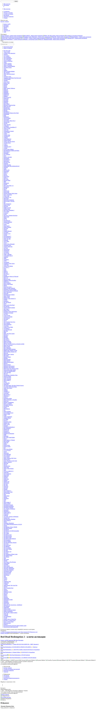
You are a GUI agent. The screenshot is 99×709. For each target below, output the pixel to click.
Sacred (5, 451)
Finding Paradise (7, 227)
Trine (4, 576)
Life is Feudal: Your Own (9, 322)
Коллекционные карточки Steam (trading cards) (14, 625)
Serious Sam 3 (6, 459)
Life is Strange (6, 323)
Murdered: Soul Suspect (8, 366)
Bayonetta (5, 100)
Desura (5, 174)
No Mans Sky (6, 383)
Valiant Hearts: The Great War (10, 585)
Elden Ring (6, 198)
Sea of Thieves (6, 455)
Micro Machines (7, 347)
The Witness (6, 556)
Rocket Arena (6, 445)
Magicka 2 (5, 335)
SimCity (5, 464)
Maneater (5, 336)
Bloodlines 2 (6, 111)
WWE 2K (5, 614)
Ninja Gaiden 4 (7, 380)
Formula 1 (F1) (6, 233)
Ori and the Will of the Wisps (10, 386)
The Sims (5, 550)
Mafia (4, 332)
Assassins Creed (7, 76)
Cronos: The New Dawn (9, 141)
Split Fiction (6, 482)
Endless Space (6, 209)
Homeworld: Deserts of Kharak (10, 290)
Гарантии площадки (8, 16)
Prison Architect (7, 411)
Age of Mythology (7, 58)
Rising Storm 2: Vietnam (9, 440)
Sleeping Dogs (6, 466)
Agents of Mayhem (7, 61)
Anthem (5, 70)
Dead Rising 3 (6, 159)
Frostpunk (5, 240)
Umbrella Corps (7, 581)
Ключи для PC (7, 24)
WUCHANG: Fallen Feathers (10, 612)
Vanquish (5, 590)
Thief (4, 558)
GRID (4, 258)
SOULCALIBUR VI (8, 471)
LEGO (5, 320)
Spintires (5, 480)
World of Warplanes (8, 611)
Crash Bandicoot (7, 139)
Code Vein (5, 129)
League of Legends (7, 316)
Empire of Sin (6, 205)
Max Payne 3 (6, 340)
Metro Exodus (6, 346)
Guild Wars (6, 264)
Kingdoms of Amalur (8, 312)
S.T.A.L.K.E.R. (7, 450)
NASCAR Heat (7, 372)
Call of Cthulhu (7, 118)
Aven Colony (6, 81)
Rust (4, 447)
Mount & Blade (7, 364)
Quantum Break (7, 418)
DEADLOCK (6, 162)
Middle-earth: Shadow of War (10, 350)
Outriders (5, 390)
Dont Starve (6, 187)
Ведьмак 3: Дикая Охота (9, 620)
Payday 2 (5, 397)
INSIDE (5, 299)
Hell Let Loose (6, 279)
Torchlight (5, 564)
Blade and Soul (7, 106)
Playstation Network (8, 405)
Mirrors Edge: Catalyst (8, 354)
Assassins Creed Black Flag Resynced (12, 78)
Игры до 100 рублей (8, 621)
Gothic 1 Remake (7, 254)
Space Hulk (6, 475)
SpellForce (5, 476)
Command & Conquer (8, 131)
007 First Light (6, 50)
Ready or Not (6, 424)
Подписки (6, 25)
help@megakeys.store (16, 632)
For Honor (5, 232)
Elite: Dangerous (7, 203)
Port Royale (6, 406)
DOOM (5, 188)
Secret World (6, 457)
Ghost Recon (6, 249)
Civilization (6, 126)
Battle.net (5, 89)
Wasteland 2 (6, 602)
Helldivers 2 (6, 281)
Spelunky (5, 477)
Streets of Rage (6, 503)
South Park (6, 472)
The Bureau (6, 529)
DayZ (4, 155)
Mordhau (5, 358)
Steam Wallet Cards (7, 492)
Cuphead (5, 145)
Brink (4, 115)
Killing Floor (6, 310)
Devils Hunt (6, 176)
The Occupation (7, 547)
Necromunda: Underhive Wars (10, 375)
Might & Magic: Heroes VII (9, 351)
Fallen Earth (6, 216)
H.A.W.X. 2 (6, 267)
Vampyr (5, 589)
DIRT (4, 181)
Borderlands (6, 114)
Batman (5, 85)
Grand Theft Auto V (8, 255)
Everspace (5, 213)
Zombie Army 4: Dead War (9, 619)
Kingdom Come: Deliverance (10, 311)
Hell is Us (5, 277)
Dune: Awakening (7, 194)
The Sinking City (7, 551)
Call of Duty (6, 119)
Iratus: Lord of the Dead (8, 305)
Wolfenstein (6, 607)
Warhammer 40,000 (8, 599)
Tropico (5, 577)
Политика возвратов (8, 670)
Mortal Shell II (6, 360)
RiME (4, 434)
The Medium (6, 546)
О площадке (6, 11)
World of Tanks (7, 608)
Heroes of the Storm (8, 284)
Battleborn (5, 91)
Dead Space (6, 161)
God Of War (6, 253)
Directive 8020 (6, 180)
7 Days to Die (6, 52)
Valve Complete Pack (8, 588)
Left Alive (5, 319)
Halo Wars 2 (6, 274)
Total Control (6, 566)
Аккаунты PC (6, 30)
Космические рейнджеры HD (10, 627)
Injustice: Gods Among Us (9, 298)
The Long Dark (7, 545)
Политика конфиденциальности (11, 678)
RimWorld (5, 436)
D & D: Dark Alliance (8, 149)
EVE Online (6, 211)
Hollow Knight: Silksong (9, 288)
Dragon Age (6, 190)
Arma (4, 75)
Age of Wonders (7, 59)
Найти (16, 1)
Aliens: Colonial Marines (9, 66)
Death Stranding (7, 164)
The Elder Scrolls (7, 537)
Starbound (5, 486)
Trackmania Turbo (7, 571)
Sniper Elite (6, 467)
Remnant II (6, 431)
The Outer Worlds (7, 549)
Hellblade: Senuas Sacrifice (9, 280)
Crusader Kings (7, 142)
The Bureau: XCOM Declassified (11, 530)
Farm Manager (6, 220)
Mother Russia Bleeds (8, 362)
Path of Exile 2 (6, 394)
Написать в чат (33, 632)
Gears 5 (5, 242)
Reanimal (5, 425)
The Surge (5, 553)
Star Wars (5, 485)
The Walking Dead (7, 555)
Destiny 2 (5, 172)
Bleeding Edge (6, 109)
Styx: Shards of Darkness (9, 508)
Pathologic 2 (6, 396)
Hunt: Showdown (7, 292)
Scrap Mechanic (7, 454)
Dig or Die (5, 179)
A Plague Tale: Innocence (9, 53)
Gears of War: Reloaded (8, 244)
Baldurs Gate (6, 83)
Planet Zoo (5, 401)
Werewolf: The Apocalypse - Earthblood (12, 604)
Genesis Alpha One (7, 246)
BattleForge (6, 94)
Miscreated (5, 355)
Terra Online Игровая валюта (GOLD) (12, 524)
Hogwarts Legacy (7, 286)
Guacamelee (6, 262)
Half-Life (5, 272)
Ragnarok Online (7, 421)
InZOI (4, 303)
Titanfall (5, 560)
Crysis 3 (5, 144)
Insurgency (6, 301)
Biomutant (5, 101)
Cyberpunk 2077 (7, 146)
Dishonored (6, 183)
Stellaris (5, 497)
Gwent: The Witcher (8, 266)
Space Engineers (7, 473)
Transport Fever (7, 573)
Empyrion (5, 206)
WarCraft (5, 593)
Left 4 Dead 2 (6, 318)
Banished (5, 84)
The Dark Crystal (7, 534)
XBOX (5, 28)
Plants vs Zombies (7, 403)
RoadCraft (5, 442)
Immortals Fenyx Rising (8, 294)
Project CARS (6, 414)
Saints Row (6, 453)
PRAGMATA (6, 408)
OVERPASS (6, 392)
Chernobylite (6, 122)
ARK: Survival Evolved (9, 74)
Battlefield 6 (6, 93)
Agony (5, 62)
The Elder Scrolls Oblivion (9, 538)
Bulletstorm (6, 116)
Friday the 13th (6, 238)
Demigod (5, 167)
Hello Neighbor (7, 283)
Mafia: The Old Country (9, 333)
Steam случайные (7, 48)
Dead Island (6, 158)
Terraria (5, 525)
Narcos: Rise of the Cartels (9, 370)
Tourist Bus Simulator (8, 569)
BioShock (5, 102)
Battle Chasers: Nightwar (9, 88)
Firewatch (5, 228)
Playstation (5, 26)
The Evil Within (7, 541)
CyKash (5, 148)
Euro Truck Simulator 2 (8, 210)
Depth (4, 168)
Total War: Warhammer (8, 568)
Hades (4, 270)
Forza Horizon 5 (7, 236)
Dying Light (6, 196)
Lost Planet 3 (6, 328)
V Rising (5, 584)
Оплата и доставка (8, 12)
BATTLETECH (7, 97)
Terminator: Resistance (8, 523)
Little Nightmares (7, 324)
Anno (4, 68)
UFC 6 (5, 580)
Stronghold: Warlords (8, 507)
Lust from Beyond (7, 329)
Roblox (5, 444)
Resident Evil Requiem (8, 433)
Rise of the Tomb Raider (9, 437)
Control (5, 133)
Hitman (5, 285)
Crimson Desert (7, 140)
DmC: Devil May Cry (8, 185)
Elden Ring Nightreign (8, 200)
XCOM (5, 617)
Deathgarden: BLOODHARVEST (11, 166)
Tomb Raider (6, 563)
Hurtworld (5, 293)
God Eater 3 (6, 251)
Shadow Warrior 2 (7, 462)
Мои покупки (6, 3)
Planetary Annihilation (8, 402)
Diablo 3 (5, 177)
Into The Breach (7, 302)
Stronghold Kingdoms (8, 506)
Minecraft (5, 353)
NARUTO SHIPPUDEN (9, 371)
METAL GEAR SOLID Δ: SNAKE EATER (13, 344)
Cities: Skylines (7, 124)
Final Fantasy (6, 225)
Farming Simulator (7, 222)
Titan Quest (6, 559)
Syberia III (5, 514)
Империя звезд (7, 623)
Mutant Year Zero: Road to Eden (10, 368)
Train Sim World (7, 572)
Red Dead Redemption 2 (9, 427)
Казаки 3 (5, 624)
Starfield (5, 489)
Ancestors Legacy (7, 67)
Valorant (5, 586)
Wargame (5, 597)
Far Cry (5, 219)
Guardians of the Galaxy (9, 263)
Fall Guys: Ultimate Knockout (10, 215)
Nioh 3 (5, 381)
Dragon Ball (6, 192)
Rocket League (6, 446)
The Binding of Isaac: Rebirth (10, 527)
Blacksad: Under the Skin (9, 105)
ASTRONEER (7, 79)
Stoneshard (6, 498)
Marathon (5, 337)
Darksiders (5, 153)
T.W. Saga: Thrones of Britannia (10, 516)
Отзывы (5, 17)
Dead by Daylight (7, 157)
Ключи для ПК (4, 633)
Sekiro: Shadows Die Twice (9, 458)
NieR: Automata (7, 379)
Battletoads (6, 98)
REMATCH (6, 429)
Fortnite (5, 235)
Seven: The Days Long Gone (10, 460)
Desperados (6, 171)
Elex (4, 202)
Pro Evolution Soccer (8, 412)
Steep (4, 494)
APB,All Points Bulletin (9, 71)
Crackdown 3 (6, 136)
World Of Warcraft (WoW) (9, 610)
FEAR (5, 224)
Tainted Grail (6, 518)
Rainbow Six (6, 423)
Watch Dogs (6, 603)
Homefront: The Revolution (9, 289)
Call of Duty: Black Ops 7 (9, 120)
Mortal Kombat (7, 359)
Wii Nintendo (6, 606)
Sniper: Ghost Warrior (8, 468)
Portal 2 (5, 407)
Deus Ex (5, 175)
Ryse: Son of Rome (7, 449)
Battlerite (5, 96)
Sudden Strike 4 (7, 512)
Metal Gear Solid (7, 342)
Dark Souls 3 (6, 152)
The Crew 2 (6, 532)
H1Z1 (4, 268)
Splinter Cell (6, 481)
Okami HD (6, 384)
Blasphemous (6, 107)
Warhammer (6, 598)
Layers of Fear (6, 315)
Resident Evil (6, 432)
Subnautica (6, 510)
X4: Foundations (7, 616)
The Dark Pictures (7, 536)
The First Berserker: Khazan (9, 542)
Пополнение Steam (8, 46)
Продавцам (6, 15)
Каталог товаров (5, 21)
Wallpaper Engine (7, 591)
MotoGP (5, 363)
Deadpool (5, 163)
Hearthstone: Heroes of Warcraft (10, 276)
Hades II (5, 271)
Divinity (5, 184)
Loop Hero (6, 325)
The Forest (5, 543)
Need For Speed (7, 376)
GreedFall (5, 257)
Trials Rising (6, 575)
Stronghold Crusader (8, 505)
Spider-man (6, 479)
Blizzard (5, 110)
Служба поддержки (8, 14)
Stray (4, 501)
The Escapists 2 (7, 540)
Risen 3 (5, 438)
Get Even (5, 248)
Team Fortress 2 (7, 520)
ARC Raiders (6, 72)
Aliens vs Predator (7, 65)
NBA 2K (5, 373)
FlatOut (5, 229)
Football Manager (7, 231)
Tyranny (5, 579)
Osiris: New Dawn (7, 388)
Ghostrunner (6, 250)
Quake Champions (7, 416)
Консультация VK (25, 632)
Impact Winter (6, 296)
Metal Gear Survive (7, 345)
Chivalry (5, 123)
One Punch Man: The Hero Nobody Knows (13, 385)
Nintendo (5, 29)
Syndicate (5, 515)
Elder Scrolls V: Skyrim (8, 201)
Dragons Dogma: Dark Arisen (10, 193)
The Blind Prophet (7, 528)
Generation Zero (7, 245)
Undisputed (6, 582)
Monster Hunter (7, 357)
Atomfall (5, 80)
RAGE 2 (5, 420)
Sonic (4, 469)
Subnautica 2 (6, 511)
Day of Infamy (6, 154)
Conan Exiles (6, 132)
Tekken (5, 521)
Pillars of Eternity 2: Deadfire (10, 399)
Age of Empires (7, 57)
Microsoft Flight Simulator (9, 349)
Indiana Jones (6, 297)
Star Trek (5, 484)
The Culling (6, 533)
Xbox (16, 640)
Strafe (4, 499)
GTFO (5, 261)
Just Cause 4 (6, 309)
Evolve (5, 214)
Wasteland (5, 601)
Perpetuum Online (7, 398)
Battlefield (5, 92)
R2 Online (5, 419)
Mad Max (5, 331)
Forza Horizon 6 (7, 237)
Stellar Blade (6, 495)
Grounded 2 (6, 259)
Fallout (5, 218)
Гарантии (5, 671)
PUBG (5, 415)
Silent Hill (5, 463)
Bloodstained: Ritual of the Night (11, 113)
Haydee (5, 275)
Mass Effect (6, 338)
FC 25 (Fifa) (6, 223)
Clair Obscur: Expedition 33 (9, 127)
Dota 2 (5, 189)
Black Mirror (6, 103)
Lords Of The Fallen (8, 327)
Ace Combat (6, 55)
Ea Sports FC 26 (7, 197)
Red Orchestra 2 (7, 428)
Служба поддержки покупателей (11, 669)
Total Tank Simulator (8, 567)
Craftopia (5, 137)
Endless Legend (7, 207)
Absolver (5, 54)
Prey (4, 410)
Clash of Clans (6, 128)
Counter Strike (6, 135)
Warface (5, 594)
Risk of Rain (6, 441)
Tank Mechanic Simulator (9, 519)
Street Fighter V (7, 502)
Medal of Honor (7, 341)
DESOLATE (6, 170)
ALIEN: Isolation (7, 63)
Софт (4, 31)
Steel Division (6, 493)
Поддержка (6, 5)
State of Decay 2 (7, 490)
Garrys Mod (6, 241)
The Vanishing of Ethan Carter (10, 554)
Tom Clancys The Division (9, 562)
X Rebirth (5, 615)
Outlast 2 (5, 389)
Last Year (5, 314)
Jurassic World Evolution (9, 307)
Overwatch (6, 393)
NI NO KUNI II (7, 377)
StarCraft (5, 488)
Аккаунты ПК (11, 640)
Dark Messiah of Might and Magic (11, 150)
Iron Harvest (6, 306)
